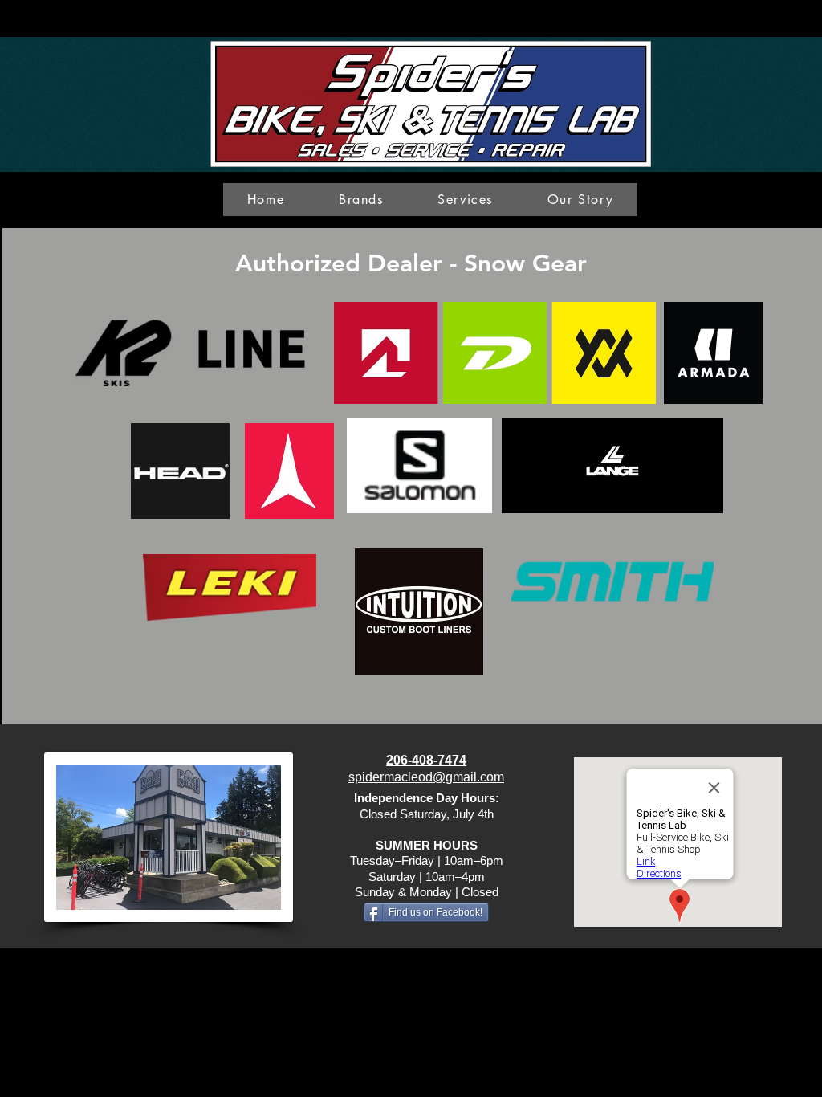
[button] (361, 199)
